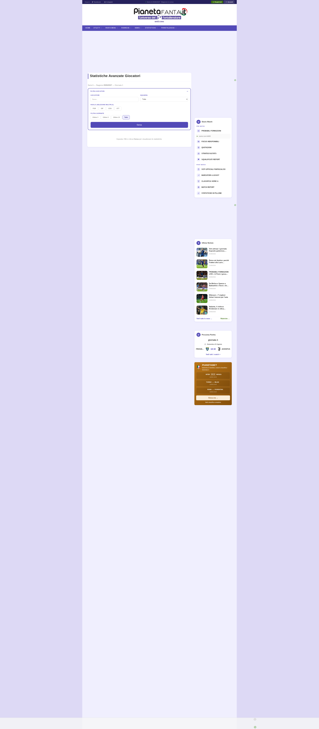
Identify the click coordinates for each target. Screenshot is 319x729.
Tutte (126, 117)
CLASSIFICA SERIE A (209, 181)
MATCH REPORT (207, 187)
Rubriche (125, 28)
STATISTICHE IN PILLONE (211, 193)
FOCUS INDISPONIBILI (210, 141)
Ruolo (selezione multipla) (102, 104)
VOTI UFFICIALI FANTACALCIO (213, 169)
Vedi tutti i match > (213, 354)
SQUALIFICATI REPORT (210, 159)
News (137, 28)
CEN (110, 108)
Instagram (109, 2)
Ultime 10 (116, 117)
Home (87, 28)
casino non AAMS (205, 136)
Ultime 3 (95, 117)
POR (94, 108)
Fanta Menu (110, 28)
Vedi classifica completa (213, 402)
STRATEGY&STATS (208, 153)
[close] (207, 719)
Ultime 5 (106, 117)
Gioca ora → (213, 398)
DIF (102, 108)
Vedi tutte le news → (204, 319)
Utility (96, 28)
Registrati (218, 2)
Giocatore (95, 95)
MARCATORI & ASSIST (210, 175)
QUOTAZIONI (206, 147)
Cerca (139, 125)
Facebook (97, 2)
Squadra (144, 95)
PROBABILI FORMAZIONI (211, 131)
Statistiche (150, 28)
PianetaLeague (168, 28)
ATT (118, 108)
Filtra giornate (97, 113)
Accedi (230, 2)
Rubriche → (225, 319)
